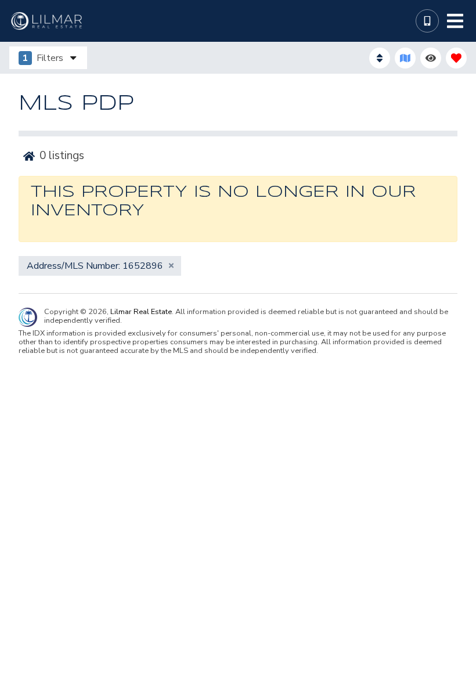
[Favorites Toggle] (456, 58)
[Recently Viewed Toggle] (430, 58)
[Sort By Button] (379, 58)
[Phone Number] (427, 21)
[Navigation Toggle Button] (455, 21)
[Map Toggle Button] (405, 58)
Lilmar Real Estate (141, 312)
